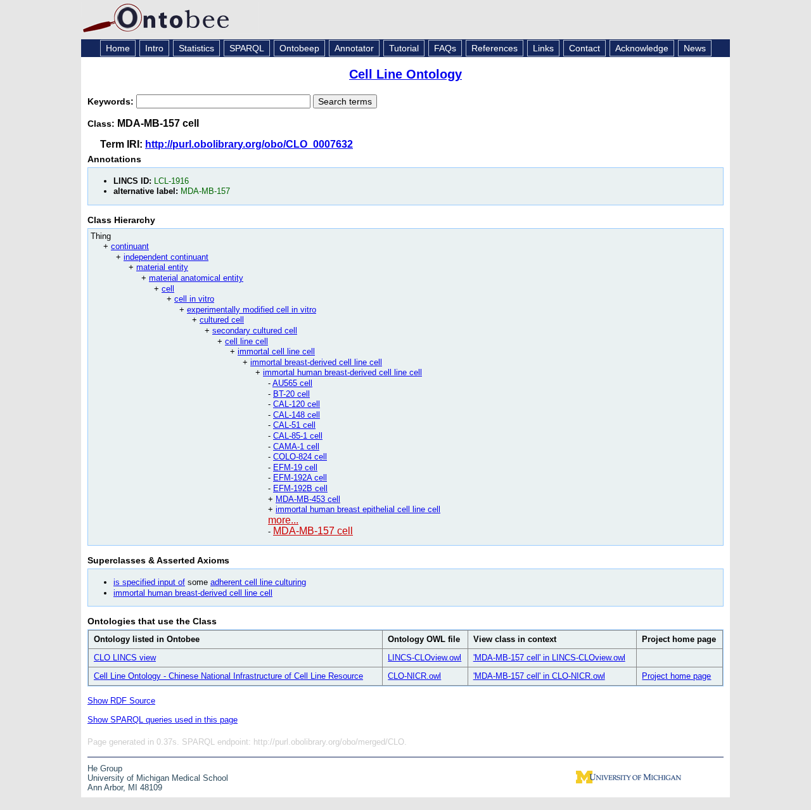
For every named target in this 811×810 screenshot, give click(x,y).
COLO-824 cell (300, 456)
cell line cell (246, 341)
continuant (130, 246)
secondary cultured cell (254, 330)
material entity (162, 267)
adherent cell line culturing (258, 582)
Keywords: (111, 101)
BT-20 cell (291, 394)
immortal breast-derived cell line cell (316, 362)
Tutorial (404, 48)
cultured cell (222, 320)
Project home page (676, 676)
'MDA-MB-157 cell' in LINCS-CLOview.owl (549, 657)
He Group (104, 768)
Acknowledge (641, 48)
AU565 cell (292, 383)
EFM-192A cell (300, 477)
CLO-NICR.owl (414, 676)
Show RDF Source (121, 700)
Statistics (196, 48)
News (695, 48)
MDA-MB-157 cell (313, 530)
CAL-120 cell (296, 404)
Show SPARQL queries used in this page (162, 719)
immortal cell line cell (276, 351)
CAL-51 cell (294, 425)
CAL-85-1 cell (297, 435)
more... (283, 520)
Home (118, 48)
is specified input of (149, 582)
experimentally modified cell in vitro (251, 309)
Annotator (354, 48)
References (494, 48)
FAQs (445, 48)
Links (543, 48)
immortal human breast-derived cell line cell (342, 372)
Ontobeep (299, 48)
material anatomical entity (196, 278)
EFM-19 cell (295, 467)
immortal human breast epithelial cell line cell (358, 509)
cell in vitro (194, 299)
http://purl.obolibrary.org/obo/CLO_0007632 (249, 144)
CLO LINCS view (125, 657)
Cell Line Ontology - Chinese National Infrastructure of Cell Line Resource (228, 676)
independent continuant (166, 257)
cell (168, 288)
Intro (154, 48)
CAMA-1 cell (296, 446)
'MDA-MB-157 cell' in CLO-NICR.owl (539, 676)
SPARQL (246, 48)
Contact (584, 48)
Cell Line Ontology (405, 74)
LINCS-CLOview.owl (424, 657)
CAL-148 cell (296, 415)
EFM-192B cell (300, 488)
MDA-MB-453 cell (308, 499)
